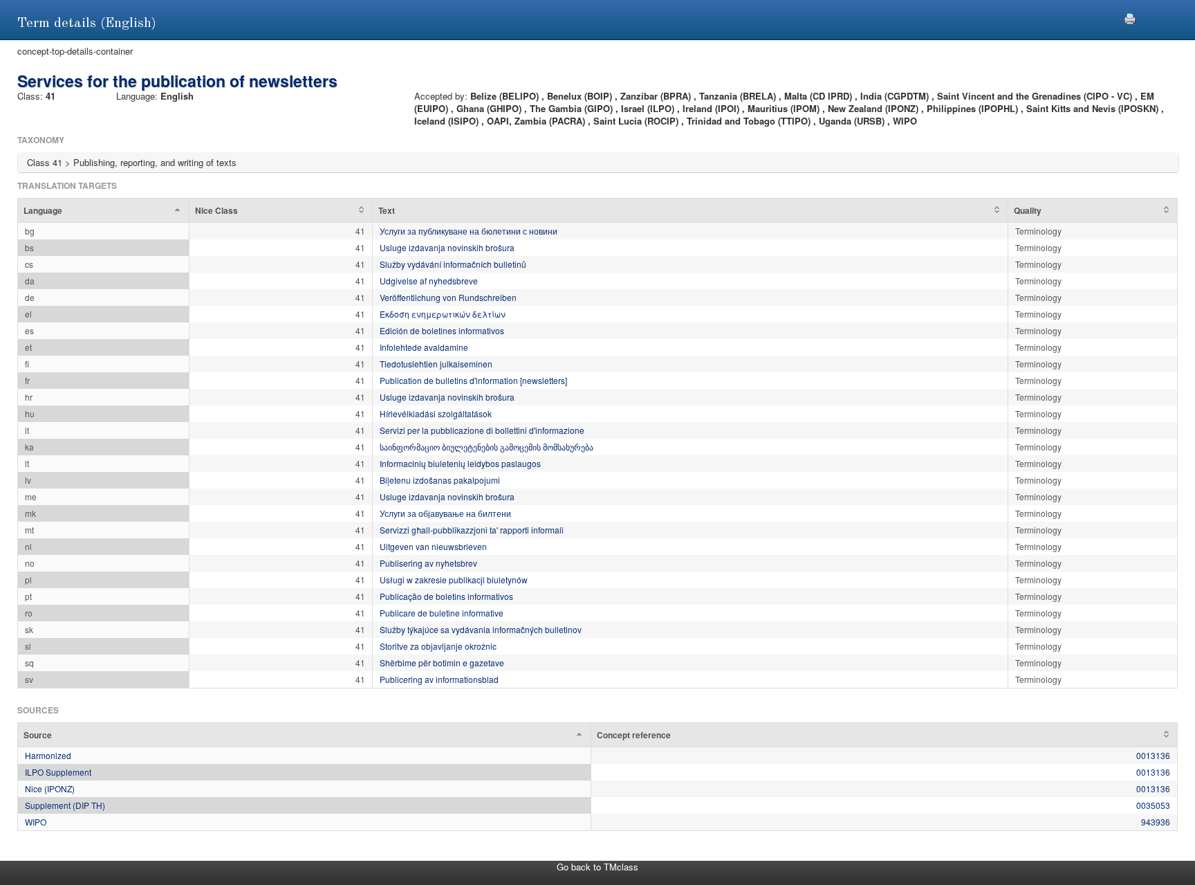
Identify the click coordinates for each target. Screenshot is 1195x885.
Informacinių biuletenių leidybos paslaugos (460, 463)
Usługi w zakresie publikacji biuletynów (454, 579)
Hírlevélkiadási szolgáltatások (436, 413)
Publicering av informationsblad (439, 679)
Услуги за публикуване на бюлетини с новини (468, 231)
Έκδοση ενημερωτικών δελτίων (443, 314)
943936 (1155, 822)
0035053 (1153, 805)
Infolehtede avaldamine (424, 347)
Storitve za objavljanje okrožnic (438, 646)
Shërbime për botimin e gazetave (442, 662)
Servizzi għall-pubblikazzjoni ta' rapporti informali (472, 530)
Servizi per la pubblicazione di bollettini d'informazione (482, 430)
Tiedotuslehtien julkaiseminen (436, 363)
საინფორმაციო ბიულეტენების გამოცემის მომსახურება (486, 447)
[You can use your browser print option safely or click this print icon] (1130, 17)
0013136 (1153, 755)
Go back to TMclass (597, 866)
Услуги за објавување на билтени (445, 513)
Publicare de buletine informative (441, 613)
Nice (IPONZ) (50, 788)
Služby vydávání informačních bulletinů (453, 264)
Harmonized (48, 755)
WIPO (35, 822)
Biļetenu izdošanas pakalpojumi (440, 480)
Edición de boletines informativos (442, 330)
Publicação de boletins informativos (446, 596)
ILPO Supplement (58, 772)
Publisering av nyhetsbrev (428, 563)
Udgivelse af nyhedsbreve (429, 280)
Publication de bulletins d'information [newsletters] (473, 380)
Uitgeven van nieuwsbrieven (433, 546)
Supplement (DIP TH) (65, 805)
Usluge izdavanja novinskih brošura (447, 247)
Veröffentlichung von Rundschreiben (448, 297)
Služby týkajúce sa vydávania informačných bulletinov (481, 629)
